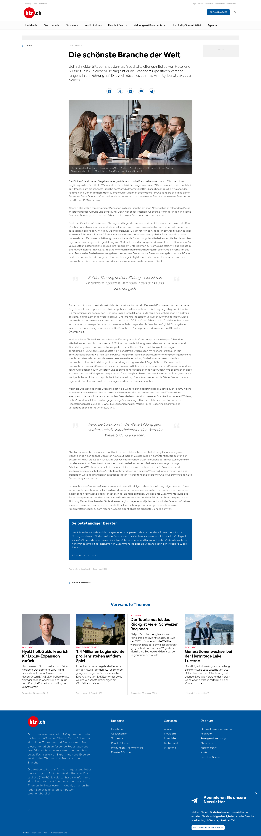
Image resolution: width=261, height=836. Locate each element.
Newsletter (209, 3)
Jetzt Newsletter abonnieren (208, 828)
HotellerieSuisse (210, 757)
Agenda (212, 25)
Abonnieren (208, 743)
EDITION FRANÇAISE (218, 12)
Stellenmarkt (171, 743)
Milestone (170, 748)
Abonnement (220, 3)
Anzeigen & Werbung (213, 738)
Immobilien (43, 3)
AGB (45, 832)
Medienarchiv (231, 3)
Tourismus (72, 25)
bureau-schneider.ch (86, 555)
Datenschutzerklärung (58, 832)
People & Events (117, 25)
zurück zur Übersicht (81, 583)
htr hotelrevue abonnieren (216, 729)
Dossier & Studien (121, 752)
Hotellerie (31, 25)
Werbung (28, 3)
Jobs (35, 3)
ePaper (200, 3)
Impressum (36, 832)
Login (194, 3)
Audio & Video (93, 25)
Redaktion (207, 734)
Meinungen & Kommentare (149, 25)
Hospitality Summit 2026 (186, 25)
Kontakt (205, 752)
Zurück (28, 46)
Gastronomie (52, 25)
